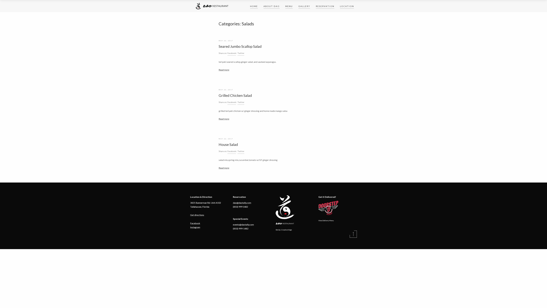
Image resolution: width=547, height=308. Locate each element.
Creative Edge (286, 230)
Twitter (240, 53)
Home (254, 6)
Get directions (197, 215)
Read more (224, 69)
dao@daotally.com (242, 202)
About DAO (272, 6)
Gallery (304, 6)
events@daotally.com (243, 224)
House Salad (228, 144)
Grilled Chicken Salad (235, 95)
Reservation (325, 6)
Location (347, 6)
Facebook (231, 53)
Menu (289, 6)
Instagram (195, 227)
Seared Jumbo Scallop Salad (240, 46)
